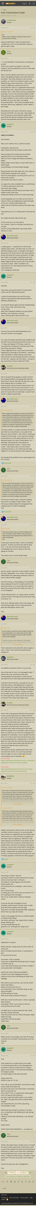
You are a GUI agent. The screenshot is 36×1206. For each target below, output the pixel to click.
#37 (34, 939)
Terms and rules (14, 1198)
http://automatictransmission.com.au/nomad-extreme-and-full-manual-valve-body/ (17, 770)
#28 (34, 406)
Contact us (4, 1198)
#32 (34, 624)
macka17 (10, 124)
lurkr (9, 51)
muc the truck (12, 236)
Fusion (5, 1195)
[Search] (34, 3)
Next (24, 1173)
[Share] (31, 28)
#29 (34, 476)
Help (31, 1198)
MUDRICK (10, 776)
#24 (34, 243)
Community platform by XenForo (17, 1203)
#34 (34, 710)
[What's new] (30, 3)
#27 (34, 373)
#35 (34, 783)
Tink (8, 469)
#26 (34, 328)
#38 (34, 1033)
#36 (34, 872)
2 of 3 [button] (18, 1173)
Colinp (4, 15)
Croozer (10, 366)
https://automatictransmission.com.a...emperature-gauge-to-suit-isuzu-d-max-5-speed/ (18, 761)
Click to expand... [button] (18, 644)
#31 (34, 568)
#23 (34, 132)
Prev (12, 1173)
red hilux (10, 657)
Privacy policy (24, 1198)
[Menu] (2, 3)
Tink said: (5, 529)
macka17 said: (6, 32)
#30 (34, 525)
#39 (34, 1055)
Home (3, 1199)
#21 (34, 28)
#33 (34, 664)
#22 (34, 58)
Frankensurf (11, 20)
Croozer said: (6, 410)
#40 (34, 1141)
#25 (34, 282)
